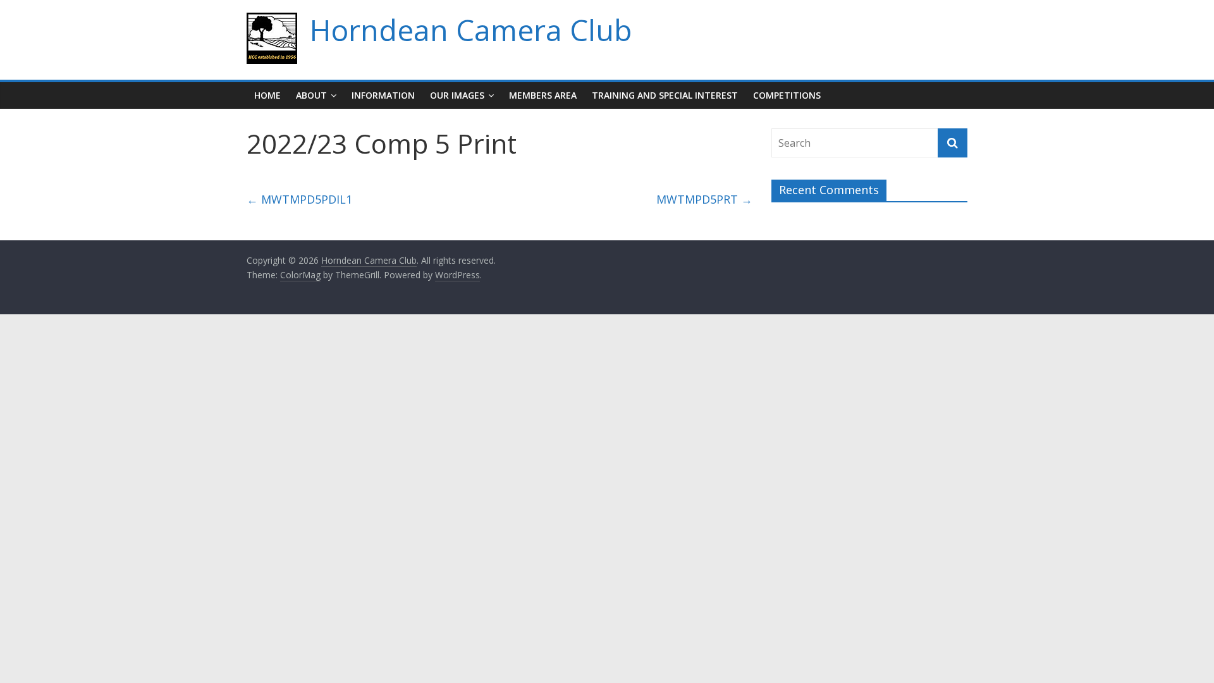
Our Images (457, 95)
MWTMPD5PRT (704, 199)
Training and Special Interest (665, 95)
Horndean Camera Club (471, 29)
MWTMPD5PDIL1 (299, 199)
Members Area (543, 95)
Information (383, 95)
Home (267, 95)
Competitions (787, 95)
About (311, 95)
